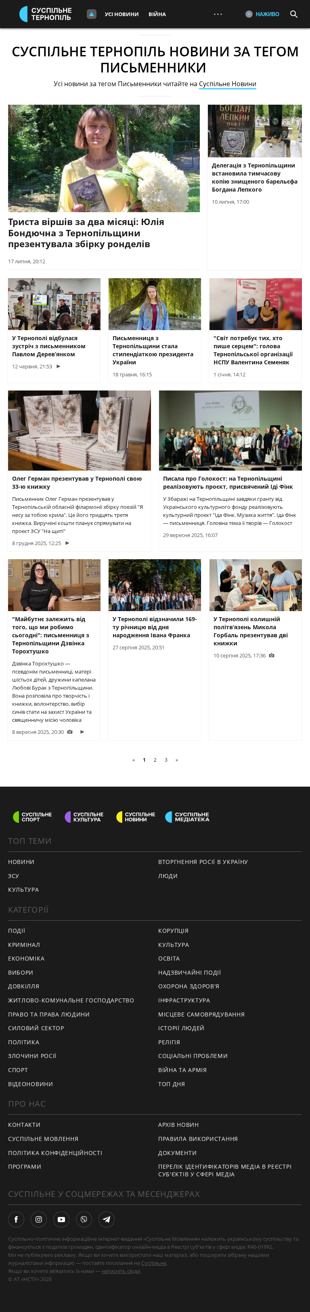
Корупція (173, 930)
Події (16, 930)
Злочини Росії (32, 1056)
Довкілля (24, 986)
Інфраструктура (184, 1000)
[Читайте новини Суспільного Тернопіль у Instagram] (39, 1219)
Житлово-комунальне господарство (71, 1000)
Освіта (169, 958)
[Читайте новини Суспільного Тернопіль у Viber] (84, 1219)
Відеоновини (30, 1084)
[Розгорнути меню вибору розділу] (91, 14)
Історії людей (181, 1028)
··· (218, 13)
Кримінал (24, 944)
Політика (24, 1042)
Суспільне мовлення (43, 1139)
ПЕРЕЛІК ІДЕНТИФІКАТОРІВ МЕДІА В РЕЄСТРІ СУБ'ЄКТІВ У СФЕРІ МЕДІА (224, 1170)
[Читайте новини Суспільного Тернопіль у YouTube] (61, 1219)
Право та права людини (49, 1014)
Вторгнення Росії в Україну (203, 862)
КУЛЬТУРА (23, 889)
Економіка (26, 958)
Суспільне (153, 1263)
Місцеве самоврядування (201, 1014)
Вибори (21, 972)
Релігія (169, 1042)
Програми (25, 1166)
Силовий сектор (36, 1028)
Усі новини (122, 14)
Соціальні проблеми (193, 1056)
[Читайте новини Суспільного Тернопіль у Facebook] (16, 1219)
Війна (157, 14)
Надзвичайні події (189, 972)
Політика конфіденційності (55, 1153)
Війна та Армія (182, 1070)
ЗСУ (13, 876)
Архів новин (178, 1124)
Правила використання (198, 1139)
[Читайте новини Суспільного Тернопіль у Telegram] (106, 1219)
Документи (177, 1153)
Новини (21, 862)
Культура (173, 944)
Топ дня (171, 1084)
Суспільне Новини (227, 83)
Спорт (18, 1070)
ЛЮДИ (168, 876)
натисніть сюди (121, 1271)
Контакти (24, 1124)
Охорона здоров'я (189, 986)
